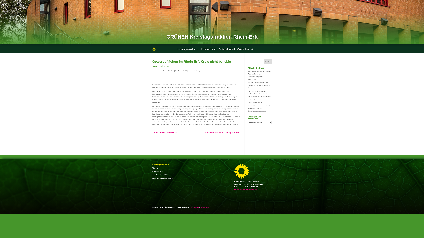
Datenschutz (204, 207)
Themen (155, 168)
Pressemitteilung (194, 71)
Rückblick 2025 (157, 171)
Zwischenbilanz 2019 (159, 175)
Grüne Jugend (227, 49)
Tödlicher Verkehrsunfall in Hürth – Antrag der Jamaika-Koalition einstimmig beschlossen (259, 93)
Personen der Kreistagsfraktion (163, 178)
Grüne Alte (243, 49)
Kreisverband (208, 49)
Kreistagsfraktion (186, 49)
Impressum (195, 207)
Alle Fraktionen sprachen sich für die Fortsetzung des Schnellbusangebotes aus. (259, 108)
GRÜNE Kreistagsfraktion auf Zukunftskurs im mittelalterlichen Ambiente (259, 85)
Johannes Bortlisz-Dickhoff (164, 71)
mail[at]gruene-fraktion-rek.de (245, 189)
